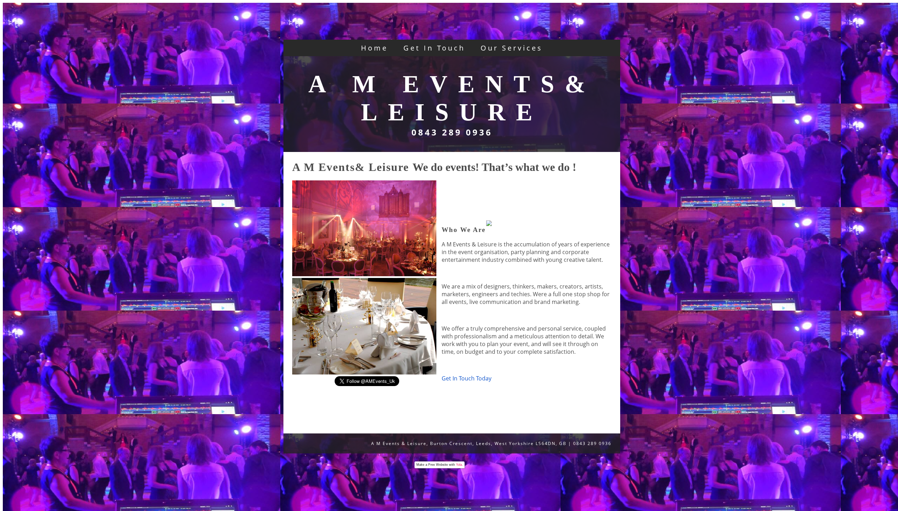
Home (374, 48)
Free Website (438, 464)
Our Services (512, 48)
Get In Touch (434, 48)
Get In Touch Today (467, 378)
